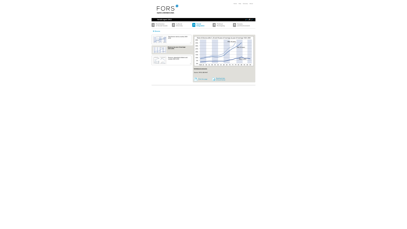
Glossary (245, 3)
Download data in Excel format (220, 79)
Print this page (202, 79)
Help (240, 3)
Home (235, 3)
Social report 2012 (164, 20)
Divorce (157, 31)
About (251, 3)
